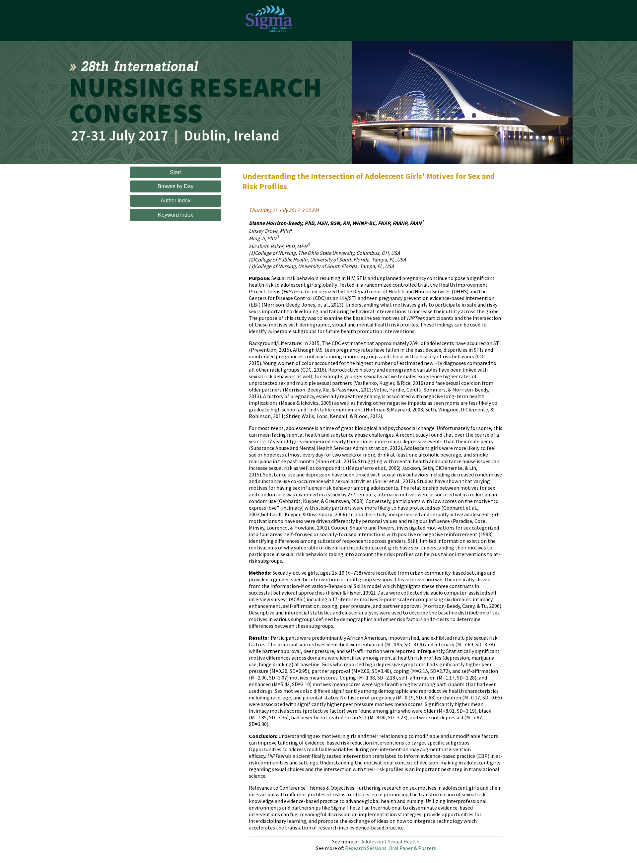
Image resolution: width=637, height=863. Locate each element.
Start (175, 172)
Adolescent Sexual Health (390, 841)
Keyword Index (175, 215)
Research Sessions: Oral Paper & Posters (390, 848)
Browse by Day (175, 186)
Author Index (175, 200)
